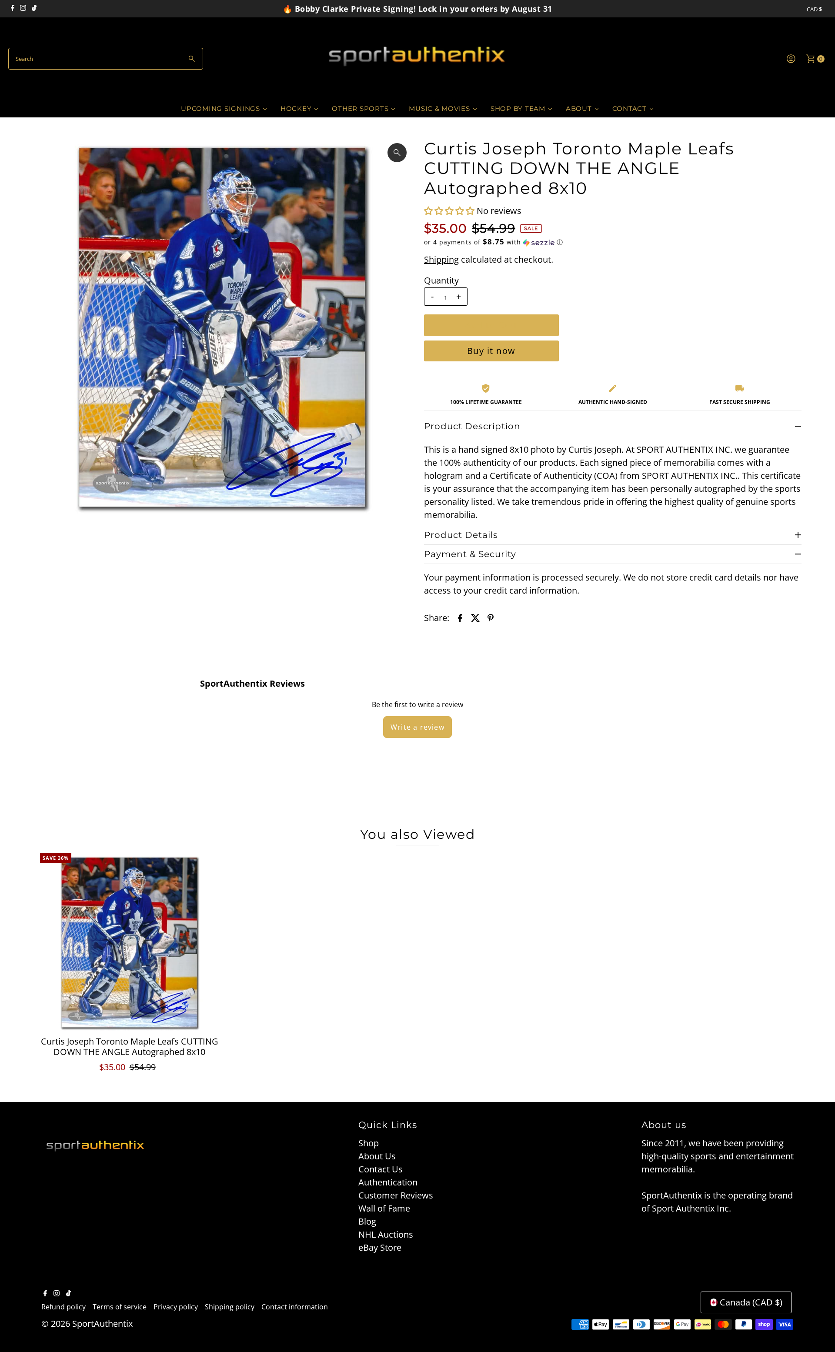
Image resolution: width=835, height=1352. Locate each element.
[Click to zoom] (397, 152)
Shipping (441, 259)
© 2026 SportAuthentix (87, 1323)
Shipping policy (229, 1307)
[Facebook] (12, 8)
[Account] (791, 59)
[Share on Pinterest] (490, 617)
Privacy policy (176, 1307)
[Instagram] (23, 8)
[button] (450, 211)
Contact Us (380, 1169)
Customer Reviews (395, 1195)
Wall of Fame (384, 1208)
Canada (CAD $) (751, 1302)
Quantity (441, 280)
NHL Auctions (385, 1234)
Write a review (417, 727)
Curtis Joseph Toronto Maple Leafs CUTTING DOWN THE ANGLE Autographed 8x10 (129, 1046)
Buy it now (491, 351)
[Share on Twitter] (475, 617)
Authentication (388, 1182)
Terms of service (120, 1307)
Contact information (294, 1307)
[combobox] (105, 59)
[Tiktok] (34, 8)
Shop (368, 1143)
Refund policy (63, 1307)
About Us (377, 1156)
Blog (367, 1221)
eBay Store (379, 1247)
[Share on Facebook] (460, 617)
